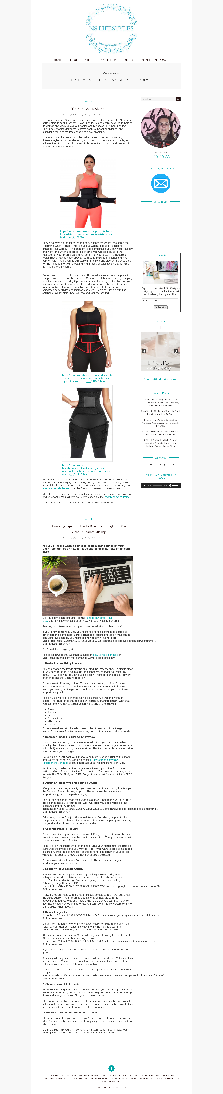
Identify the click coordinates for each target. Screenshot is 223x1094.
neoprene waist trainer (117, 497)
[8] (167, 368)
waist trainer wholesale (55, 488)
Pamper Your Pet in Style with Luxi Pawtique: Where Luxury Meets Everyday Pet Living (161, 423)
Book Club (128, 60)
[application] (161, 485)
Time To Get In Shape (87, 109)
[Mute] (170, 485)
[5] (159, 368)
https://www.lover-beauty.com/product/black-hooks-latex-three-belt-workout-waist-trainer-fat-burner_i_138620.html (86, 234)
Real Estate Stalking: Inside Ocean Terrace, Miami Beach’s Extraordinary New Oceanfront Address (160, 402)
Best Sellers (108, 60)
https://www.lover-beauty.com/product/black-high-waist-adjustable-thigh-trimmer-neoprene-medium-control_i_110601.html (87, 469)
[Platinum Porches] (160, 351)
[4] (156, 368)
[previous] (144, 351)
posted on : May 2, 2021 (68, 114)
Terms (98, 1087)
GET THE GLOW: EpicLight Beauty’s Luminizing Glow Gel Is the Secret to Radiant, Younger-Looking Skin (160, 443)
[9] (170, 368)
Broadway (161, 60)
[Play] (144, 485)
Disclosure (121, 1087)
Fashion (89, 60)
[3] (153, 368)
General (88, 519)
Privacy (108, 1087)
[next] (176, 351)
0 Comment (112, 114)
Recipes (145, 60)
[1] (148, 368)
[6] (162, 368)
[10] (172, 368)
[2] (151, 368)
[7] (164, 368)
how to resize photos (105, 654)
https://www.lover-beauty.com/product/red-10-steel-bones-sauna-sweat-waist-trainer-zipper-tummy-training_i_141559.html (87, 378)
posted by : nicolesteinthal (92, 114)
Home (58, 60)
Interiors (72, 60)
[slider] (175, 485)
